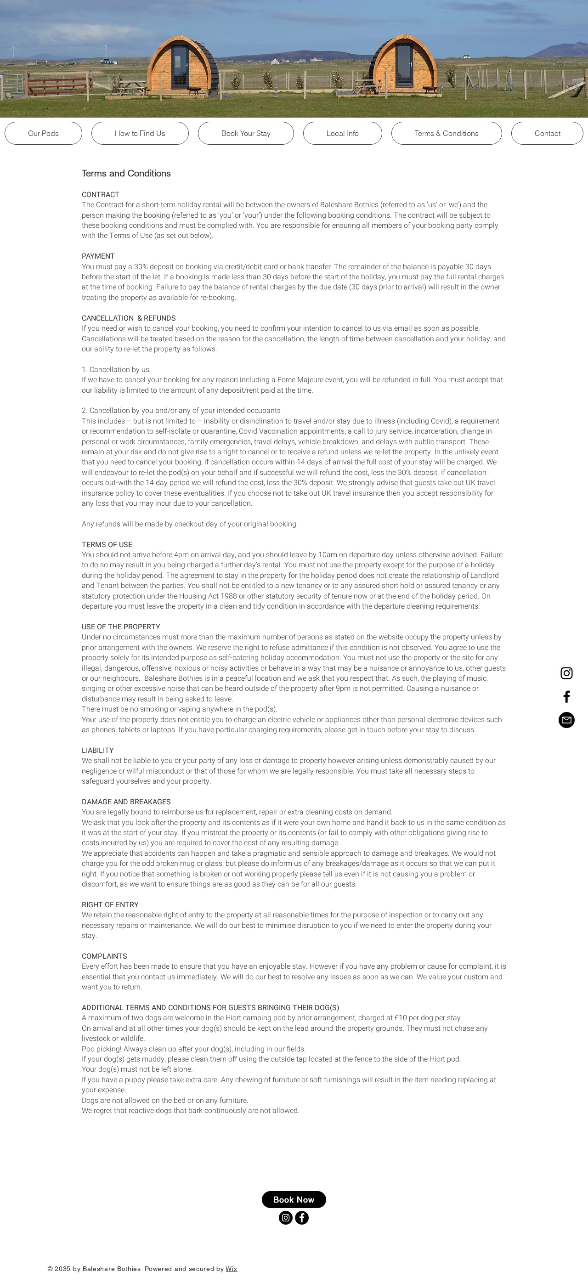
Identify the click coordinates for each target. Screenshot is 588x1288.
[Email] (567, 720)
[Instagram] (567, 673)
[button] (342, 133)
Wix (231, 1268)
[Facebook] (567, 697)
